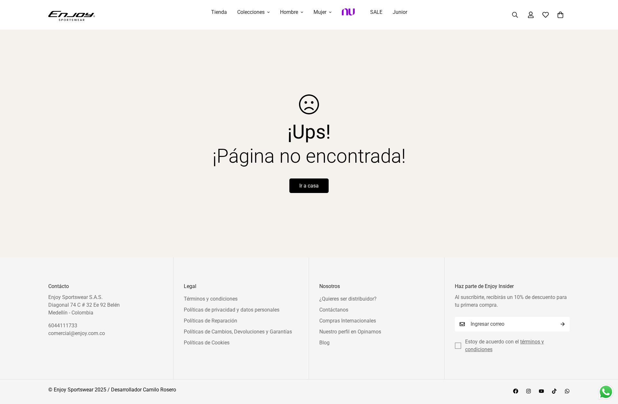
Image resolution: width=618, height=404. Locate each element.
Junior (400, 12)
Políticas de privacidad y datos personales (231, 310)
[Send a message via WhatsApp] (606, 392)
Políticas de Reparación (210, 321)
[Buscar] (515, 15)
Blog (324, 343)
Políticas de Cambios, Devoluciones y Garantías (238, 332)
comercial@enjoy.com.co (76, 333)
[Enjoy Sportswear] (71, 15)
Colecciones (251, 12)
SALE (376, 12)
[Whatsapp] (567, 391)
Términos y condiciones (211, 299)
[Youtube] (541, 391)
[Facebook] (515, 391)
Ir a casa (309, 186)
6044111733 (62, 325)
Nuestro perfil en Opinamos (350, 332)
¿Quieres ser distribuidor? (348, 299)
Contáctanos (333, 310)
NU (351, 15)
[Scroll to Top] (605, 368)
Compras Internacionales (347, 321)
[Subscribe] (563, 324)
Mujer (320, 12)
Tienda (219, 12)
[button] (560, 14)
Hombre (289, 12)
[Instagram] (528, 391)
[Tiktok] (554, 391)
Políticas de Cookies (206, 343)
